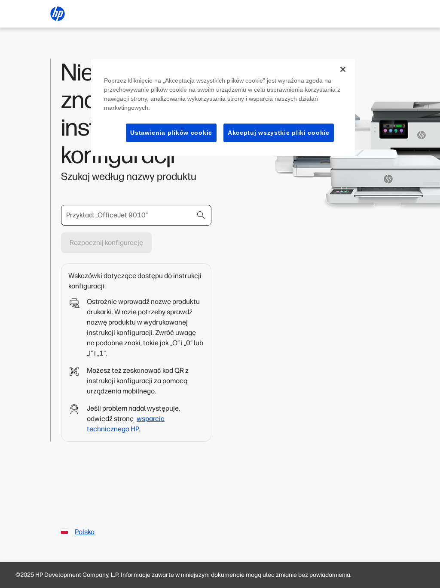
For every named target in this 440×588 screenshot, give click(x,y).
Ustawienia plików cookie (171, 132)
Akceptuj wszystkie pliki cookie (279, 132)
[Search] (201, 215)
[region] (223, 107)
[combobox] (136, 215)
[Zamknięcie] (342, 69)
